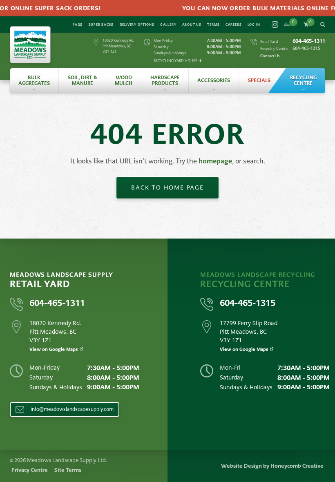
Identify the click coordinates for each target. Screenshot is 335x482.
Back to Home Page (167, 187)
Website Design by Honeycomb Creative (272, 465)
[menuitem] (34, 80)
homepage (215, 161)
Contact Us (269, 56)
